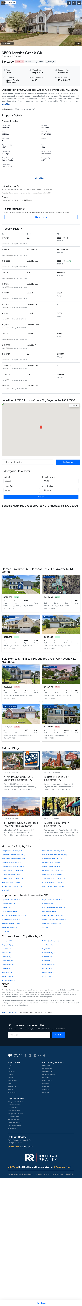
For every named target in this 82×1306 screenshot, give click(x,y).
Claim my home (41, 217)
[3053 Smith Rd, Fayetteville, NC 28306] (61, 584)
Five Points (45, 1077)
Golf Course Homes (14, 1125)
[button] (25, 1055)
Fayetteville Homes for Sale (11, 900)
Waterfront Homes (14, 1120)
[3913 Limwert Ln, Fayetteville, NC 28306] (61, 624)
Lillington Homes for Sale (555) (12, 870)
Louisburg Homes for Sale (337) (53, 882)
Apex (9, 1065)
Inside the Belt (47, 1080)
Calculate (41, 497)
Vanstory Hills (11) (48, 976)
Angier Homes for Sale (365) (11, 882)
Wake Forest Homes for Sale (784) (13, 858)
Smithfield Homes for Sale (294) (53, 886)
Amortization (47, 486)
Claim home (41, 1303)
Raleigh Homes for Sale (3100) (12, 851)
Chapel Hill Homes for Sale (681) (13, 866)
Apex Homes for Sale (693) (51, 862)
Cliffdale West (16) (48, 953)
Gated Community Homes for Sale (54, 919)
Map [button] (73, 405)
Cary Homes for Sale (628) (51, 866)
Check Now (58, 1035)
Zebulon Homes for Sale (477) (12, 874)
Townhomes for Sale (8, 904)
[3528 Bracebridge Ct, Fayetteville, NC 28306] (21, 714)
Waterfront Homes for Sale (11, 919)
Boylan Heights (47, 1068)
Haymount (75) (7, 941)
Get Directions (68, 462)
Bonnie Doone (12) (8, 976)
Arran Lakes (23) (47, 945)
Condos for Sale (47, 904)
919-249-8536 (26, 1146)
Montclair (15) (6, 957)
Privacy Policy (69, 1174)
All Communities (7, 980)
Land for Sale (6, 908)
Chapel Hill (11, 1071)
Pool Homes (12, 1128)
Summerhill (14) (7, 960)
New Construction (14, 1111)
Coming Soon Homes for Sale (52, 915)
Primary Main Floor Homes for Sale (14, 915)
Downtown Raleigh (48, 1074)
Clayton (10, 1074)
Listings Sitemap (57, 1174)
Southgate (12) (7, 972)
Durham (10, 1077)
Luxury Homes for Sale (9, 911)
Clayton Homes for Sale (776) (52, 858)
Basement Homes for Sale (11, 923)
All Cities (5, 890)
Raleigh (10, 1089)
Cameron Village (47, 1071)
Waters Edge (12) (48, 972)
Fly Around (8, 43)
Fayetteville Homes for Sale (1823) (13, 855)
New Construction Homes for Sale (54, 908)
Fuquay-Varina (12, 1080)
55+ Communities (14, 1117)
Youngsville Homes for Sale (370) (53, 878)
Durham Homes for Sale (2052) (53, 851)
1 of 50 (78, 43)
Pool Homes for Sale (49, 911)
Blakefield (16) (6, 953)
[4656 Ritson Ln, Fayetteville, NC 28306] (61, 714)
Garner (10, 1083)
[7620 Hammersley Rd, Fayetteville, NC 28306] (21, 584)
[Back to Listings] (3, 3)
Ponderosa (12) (47, 968)
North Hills (45, 1086)
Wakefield (45, 1092)
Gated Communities (14, 1123)
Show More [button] (39, 178)
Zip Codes (5, 931)
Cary (9, 1068)
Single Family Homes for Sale (52, 900)
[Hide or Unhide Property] (69, 3)
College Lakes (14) (8, 964)
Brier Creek (46, 1065)
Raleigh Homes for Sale (15, 1102)
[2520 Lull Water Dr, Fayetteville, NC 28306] (61, 674)
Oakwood (45, 1089)
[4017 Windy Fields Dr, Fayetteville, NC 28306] (21, 624)
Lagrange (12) (6, 968)
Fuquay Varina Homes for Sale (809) (54, 855)
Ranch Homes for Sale (9, 927)
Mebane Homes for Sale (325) (12, 886)
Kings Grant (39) (7, 945)
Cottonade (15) (47, 957)
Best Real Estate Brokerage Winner (36, 1167)
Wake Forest (12, 1092)
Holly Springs (12, 1086)
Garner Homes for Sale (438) (52, 874)
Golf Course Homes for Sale (51, 923)
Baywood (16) (46, 949)
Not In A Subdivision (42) (50, 941)
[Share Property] (74, 3)
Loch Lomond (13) (48, 964)
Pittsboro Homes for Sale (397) (12, 878)
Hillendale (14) (47, 960)
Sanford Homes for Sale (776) (12, 862)
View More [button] (6, 104)
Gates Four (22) (7, 949)
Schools (45, 927)
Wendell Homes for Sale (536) (52, 870)
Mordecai (45, 1083)
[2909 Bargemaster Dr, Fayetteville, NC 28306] (21, 674)
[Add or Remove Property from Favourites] (79, 3)
